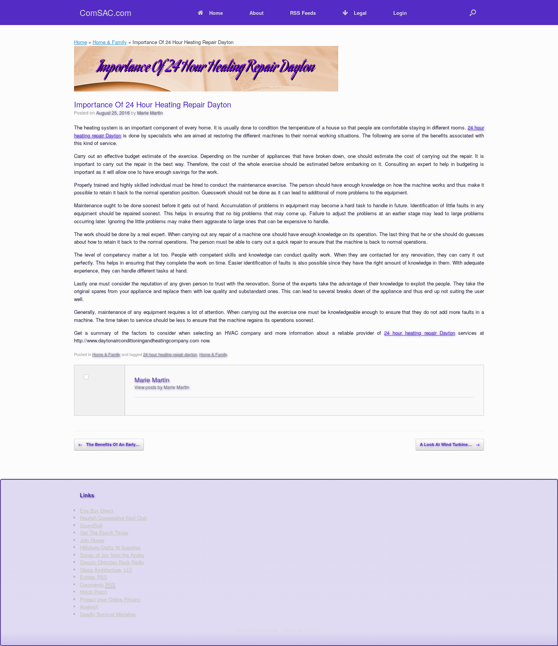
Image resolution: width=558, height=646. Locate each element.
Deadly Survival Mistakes (108, 614)
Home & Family (110, 42)
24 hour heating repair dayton (170, 354)
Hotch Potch (93, 591)
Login (400, 12)
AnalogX (89, 606)
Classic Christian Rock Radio (112, 562)
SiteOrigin (313, 630)
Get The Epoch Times (104, 532)
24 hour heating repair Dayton (419, 332)
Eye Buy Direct (96, 510)
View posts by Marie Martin (161, 387)
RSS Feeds (303, 12)
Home (216, 12)
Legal (360, 12)
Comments (97, 584)
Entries (93, 576)
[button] (473, 12)
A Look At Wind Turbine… (450, 444)
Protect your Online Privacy (110, 599)
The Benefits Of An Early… (109, 444)
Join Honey (92, 540)
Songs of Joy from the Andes (112, 554)
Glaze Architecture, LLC (106, 569)
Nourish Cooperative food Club (113, 517)
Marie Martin (150, 112)
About (256, 12)
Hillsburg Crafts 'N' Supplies (110, 547)
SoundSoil (91, 525)
